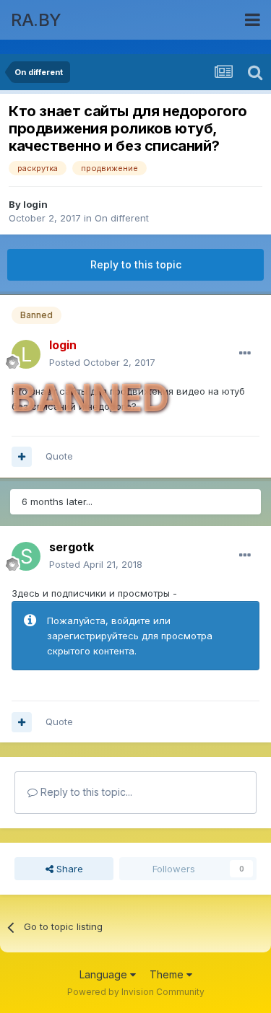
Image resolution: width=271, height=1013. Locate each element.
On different (122, 218)
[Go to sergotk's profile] (26, 556)
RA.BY (36, 19)
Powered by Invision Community (136, 991)
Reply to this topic (135, 264)
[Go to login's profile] (26, 354)
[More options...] (245, 353)
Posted (102, 362)
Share (68, 868)
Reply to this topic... (85, 792)
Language (104, 974)
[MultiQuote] (22, 457)
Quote (59, 456)
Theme (168, 974)
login (35, 204)
